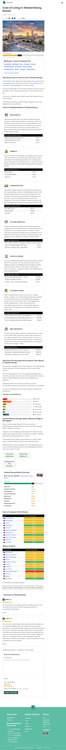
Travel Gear (46, 722)
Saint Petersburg (9, 69)
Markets (36, 401)
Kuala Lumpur (17, 735)
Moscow (33, 64)
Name (6, 678)
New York (27, 726)
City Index (9, 720)
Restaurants (37, 398)
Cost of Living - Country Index (13, 587)
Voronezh (22, 69)
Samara (17, 69)
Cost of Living (46, 724)
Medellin (15, 741)
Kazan (21, 64)
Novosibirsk (18, 66)
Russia (35, 81)
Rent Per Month (38, 414)
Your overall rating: (9, 682)
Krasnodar (27, 64)
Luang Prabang (16, 733)
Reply (5, 612)
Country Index (10, 718)
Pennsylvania (28, 729)
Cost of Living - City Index (34, 587)
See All (26, 731)
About (44, 726)
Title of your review (10, 688)
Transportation (38, 404)
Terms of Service (47, 747)
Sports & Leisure (38, 409)
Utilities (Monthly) (38, 406)
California (27, 718)
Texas (26, 720)
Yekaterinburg (31, 69)
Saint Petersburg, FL (12, 571)
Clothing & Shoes (38, 412)
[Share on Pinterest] (14, 18)
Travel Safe (10, 2)
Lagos (7, 576)
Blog (44, 718)
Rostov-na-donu (27, 66)
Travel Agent (46, 720)
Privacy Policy (39, 747)
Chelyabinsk (7, 64)
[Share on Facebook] (12, 18)
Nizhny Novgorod (9, 66)
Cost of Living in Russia (11, 73)
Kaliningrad (15, 64)
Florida (27, 723)
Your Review (7, 657)
